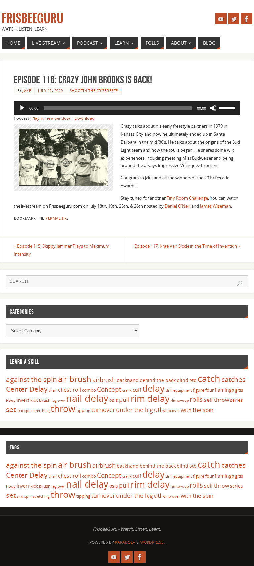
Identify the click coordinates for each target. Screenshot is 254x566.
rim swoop (180, 400)
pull (124, 399)
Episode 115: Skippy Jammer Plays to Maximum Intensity (61, 250)
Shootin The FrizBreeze (94, 90)
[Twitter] (233, 18)
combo (89, 390)
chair (53, 390)
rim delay (150, 398)
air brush (74, 378)
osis (113, 400)
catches (233, 379)
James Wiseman (215, 206)
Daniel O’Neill (177, 206)
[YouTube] (221, 18)
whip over (171, 410)
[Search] (239, 283)
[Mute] (213, 108)
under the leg (134, 410)
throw (63, 408)
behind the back (158, 380)
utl (157, 410)
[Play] (22, 108)
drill (169, 390)
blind (182, 380)
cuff (137, 390)
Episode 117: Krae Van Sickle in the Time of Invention (187, 246)
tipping (83, 410)
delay (153, 388)
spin (28, 410)
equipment (182, 390)
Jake (27, 90)
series (236, 400)
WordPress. (152, 542)
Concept (109, 389)
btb (193, 380)
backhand (128, 380)
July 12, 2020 (50, 90)
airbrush (104, 380)
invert (23, 400)
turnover (103, 410)
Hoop (11, 400)
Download (84, 118)
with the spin (197, 410)
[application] (127, 108)
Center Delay (27, 389)
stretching (41, 410)
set (11, 409)
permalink (56, 218)
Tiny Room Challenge (187, 198)
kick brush (40, 400)
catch (209, 378)
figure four (203, 390)
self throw (216, 399)
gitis (239, 390)
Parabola (125, 542)
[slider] (228, 107)
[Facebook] (246, 18)
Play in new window (50, 118)
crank (127, 390)
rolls (196, 399)
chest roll (69, 389)
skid (20, 410)
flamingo (224, 390)
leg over (58, 400)
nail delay (87, 398)
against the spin (31, 379)
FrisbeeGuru (32, 18)
